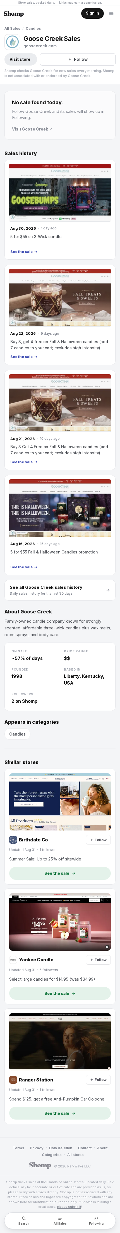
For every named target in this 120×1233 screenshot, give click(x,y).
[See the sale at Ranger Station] (60, 1066)
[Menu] (111, 13)
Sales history (20, 153)
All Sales (12, 28)
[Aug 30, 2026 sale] (60, 209)
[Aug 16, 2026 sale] (60, 525)
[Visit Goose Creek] (12, 42)
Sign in (92, 13)
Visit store (19, 59)
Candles (33, 28)
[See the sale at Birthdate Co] (60, 826)
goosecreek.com (40, 45)
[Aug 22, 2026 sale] (60, 314)
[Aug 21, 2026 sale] (60, 420)
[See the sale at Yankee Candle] (60, 946)
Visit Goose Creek (30, 129)
